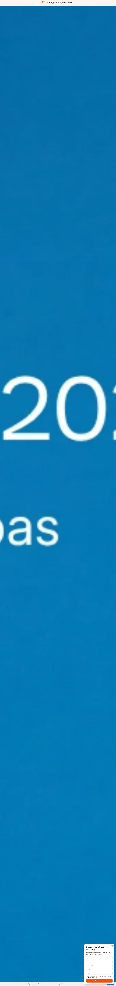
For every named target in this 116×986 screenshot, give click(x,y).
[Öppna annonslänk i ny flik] (58, 496)
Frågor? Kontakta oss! (84, 984)
